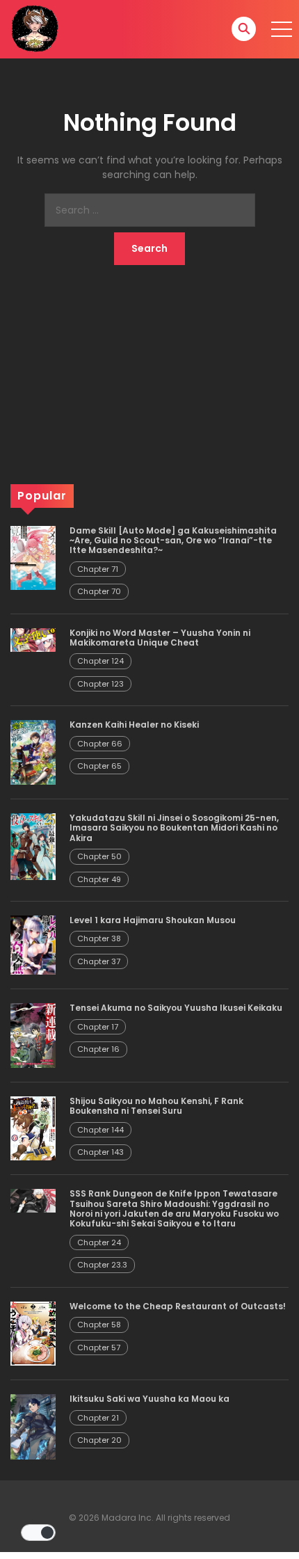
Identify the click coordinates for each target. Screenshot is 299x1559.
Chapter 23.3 (102, 1264)
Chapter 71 (97, 569)
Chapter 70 (99, 591)
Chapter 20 (99, 1440)
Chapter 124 (100, 660)
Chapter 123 (100, 683)
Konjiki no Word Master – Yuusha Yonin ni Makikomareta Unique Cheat (160, 637)
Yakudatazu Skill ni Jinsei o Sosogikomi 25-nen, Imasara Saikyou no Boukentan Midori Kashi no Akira (174, 828)
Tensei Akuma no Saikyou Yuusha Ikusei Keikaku (176, 1008)
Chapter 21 (98, 1417)
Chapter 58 (99, 1324)
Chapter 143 (100, 1152)
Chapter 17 (97, 1026)
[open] (281, 29)
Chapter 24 (99, 1242)
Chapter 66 (99, 743)
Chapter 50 (99, 856)
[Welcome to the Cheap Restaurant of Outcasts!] (33, 1333)
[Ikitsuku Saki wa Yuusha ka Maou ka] (33, 1426)
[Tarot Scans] (34, 28)
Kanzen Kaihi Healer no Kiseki (134, 724)
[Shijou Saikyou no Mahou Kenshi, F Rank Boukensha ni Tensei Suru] (33, 1128)
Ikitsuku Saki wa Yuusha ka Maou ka (149, 1399)
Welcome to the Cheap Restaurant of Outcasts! (178, 1306)
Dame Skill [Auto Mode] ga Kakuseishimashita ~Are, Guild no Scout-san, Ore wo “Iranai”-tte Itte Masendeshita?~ (173, 541)
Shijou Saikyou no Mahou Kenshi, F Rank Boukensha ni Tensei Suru (156, 1106)
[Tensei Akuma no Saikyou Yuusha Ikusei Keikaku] (33, 1034)
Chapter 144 (100, 1129)
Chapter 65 (99, 765)
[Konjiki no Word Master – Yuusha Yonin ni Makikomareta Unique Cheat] (33, 639)
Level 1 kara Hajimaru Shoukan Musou (153, 920)
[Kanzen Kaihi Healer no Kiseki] (33, 752)
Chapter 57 (98, 1347)
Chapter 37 (98, 961)
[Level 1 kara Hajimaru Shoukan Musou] (33, 945)
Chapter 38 (99, 938)
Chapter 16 (98, 1049)
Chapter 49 (99, 879)
